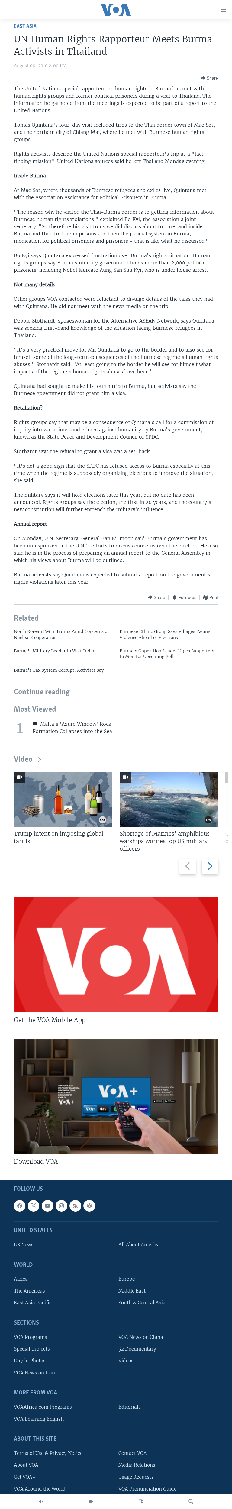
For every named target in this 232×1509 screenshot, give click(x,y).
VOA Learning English (39, 1419)
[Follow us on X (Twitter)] (33, 1205)
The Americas (29, 1291)
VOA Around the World (40, 1488)
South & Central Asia (142, 1303)
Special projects (32, 1349)
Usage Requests (136, 1477)
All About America (139, 1245)
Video (23, 760)
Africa (21, 1279)
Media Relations (136, 1465)
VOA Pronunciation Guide (147, 1488)
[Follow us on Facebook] (19, 1205)
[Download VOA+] (116, 1096)
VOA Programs (30, 1337)
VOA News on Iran (34, 1372)
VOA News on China (140, 1337)
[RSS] (75, 1205)
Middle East (132, 1291)
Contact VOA (132, 1453)
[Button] (209, 78)
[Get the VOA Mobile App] (116, 954)
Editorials (129, 1407)
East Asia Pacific (33, 1303)
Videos (126, 1361)
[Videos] (91, 1501)
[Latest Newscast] (41, 1501)
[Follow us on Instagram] (61, 1205)
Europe (126, 1279)
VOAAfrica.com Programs (43, 1407)
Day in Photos (30, 1361)
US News (24, 1245)
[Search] (191, 1501)
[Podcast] (89, 1205)
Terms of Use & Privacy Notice (48, 1453)
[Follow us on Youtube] (47, 1205)
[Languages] (141, 1501)
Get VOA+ (24, 1477)
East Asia (25, 26)
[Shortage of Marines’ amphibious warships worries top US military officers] (169, 799)
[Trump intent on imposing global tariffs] (63, 799)
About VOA (26, 1465)
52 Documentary (137, 1349)
